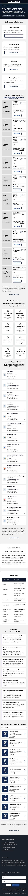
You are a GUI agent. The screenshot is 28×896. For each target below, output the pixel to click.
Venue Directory (21, 559)
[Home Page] (14, 2)
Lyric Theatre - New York (15, 232)
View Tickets (25, 732)
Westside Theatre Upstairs (15, 103)
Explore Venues (14, 36)
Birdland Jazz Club (17, 213)
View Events (17, 115)
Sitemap (11, 893)
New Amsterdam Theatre (16, 159)
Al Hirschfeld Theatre (16, 250)
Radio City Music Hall (16, 268)
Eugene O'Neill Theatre (15, 177)
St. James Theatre (15, 120)
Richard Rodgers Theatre (15, 195)
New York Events (5, 5)
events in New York (18, 824)
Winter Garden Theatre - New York (15, 140)
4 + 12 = (3, 885)
